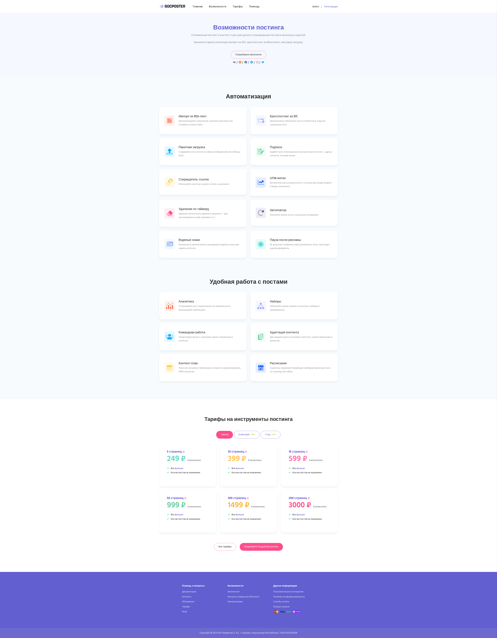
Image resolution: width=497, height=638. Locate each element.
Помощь (254, 6)
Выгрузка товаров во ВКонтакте (243, 596)
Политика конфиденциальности (289, 596)
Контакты (186, 596)
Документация (189, 591)
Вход (184, 611)
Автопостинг (234, 591)
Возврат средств (281, 606)
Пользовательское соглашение (288, 591)
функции (179, 468)
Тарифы (238, 6)
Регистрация (331, 7)
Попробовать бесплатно (248, 55)
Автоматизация (235, 601)
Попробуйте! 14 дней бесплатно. (261, 547)
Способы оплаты (281, 601)
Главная (198, 6)
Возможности (217, 6)
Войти (315, 7)
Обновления (188, 601)
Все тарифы (225, 547)
